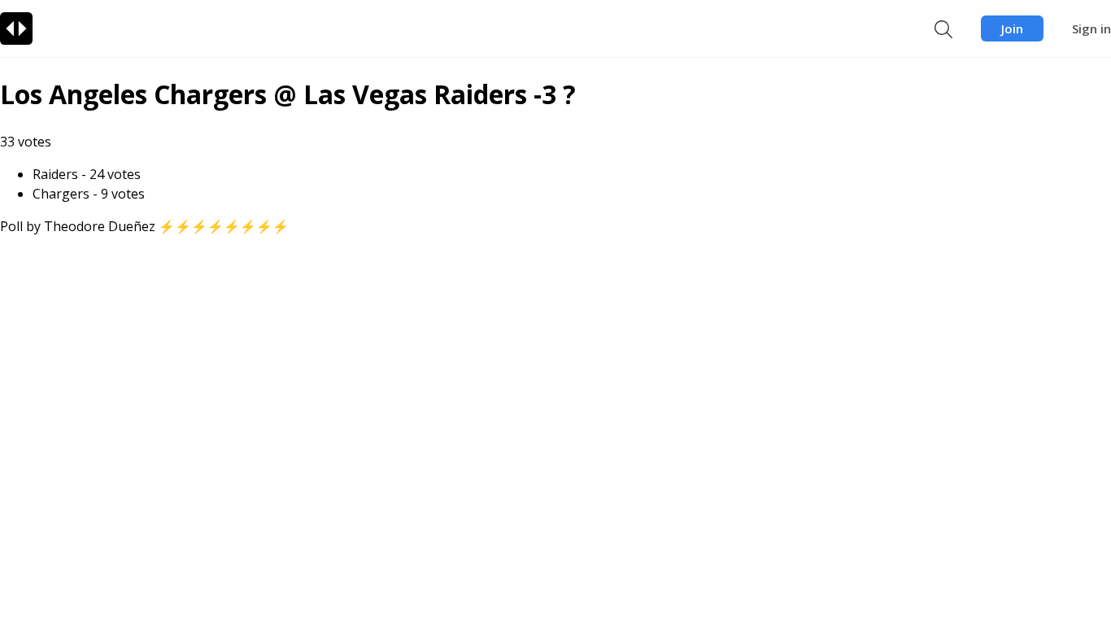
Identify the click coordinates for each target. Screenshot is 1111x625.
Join (1012, 28)
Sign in (1091, 28)
